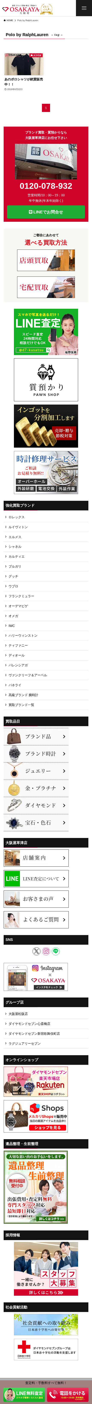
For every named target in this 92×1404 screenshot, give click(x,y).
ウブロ (13, 586)
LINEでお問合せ (47, 212)
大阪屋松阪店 (18, 1014)
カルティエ (17, 556)
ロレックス (17, 517)
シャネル (15, 546)
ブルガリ (15, 566)
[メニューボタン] (84, 8)
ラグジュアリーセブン (25, 1043)
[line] (56, 951)
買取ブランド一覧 (21, 705)
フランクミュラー (21, 596)
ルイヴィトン (18, 527)
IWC (12, 626)
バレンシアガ (18, 665)
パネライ (15, 685)
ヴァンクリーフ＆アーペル (28, 675)
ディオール (17, 655)
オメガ (13, 616)
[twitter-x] (36, 951)
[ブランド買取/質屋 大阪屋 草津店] (27, 8)
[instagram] (46, 951)
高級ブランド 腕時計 (23, 695)
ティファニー (18, 645)
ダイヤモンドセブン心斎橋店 (29, 1023)
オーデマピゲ (18, 606)
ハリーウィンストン (23, 635)
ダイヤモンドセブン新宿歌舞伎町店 (34, 1033)
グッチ (13, 576)
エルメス (15, 537)
